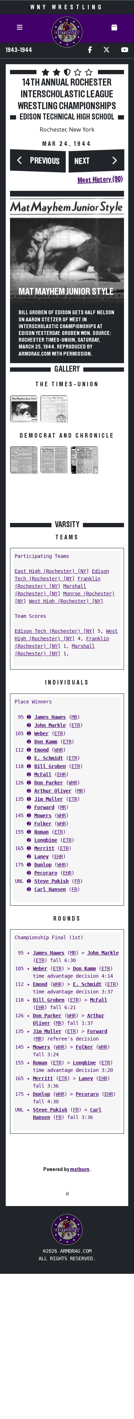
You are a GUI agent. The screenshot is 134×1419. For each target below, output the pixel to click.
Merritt (44, 848)
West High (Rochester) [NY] (66, 601)
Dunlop (42, 865)
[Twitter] (106, 50)
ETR (75, 725)
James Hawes (50, 717)
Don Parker (48, 782)
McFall (42, 774)
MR (74, 717)
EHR (61, 774)
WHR (58, 750)
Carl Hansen (50, 889)
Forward (44, 807)
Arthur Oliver (52, 791)
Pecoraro (45, 873)
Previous (45, 161)
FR (77, 881)
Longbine (45, 840)
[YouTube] (124, 50)
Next (82, 161)
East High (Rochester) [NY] (52, 571)
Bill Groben (50, 766)
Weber (41, 733)
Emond (41, 750)
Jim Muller (48, 799)
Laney (41, 856)
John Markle (50, 725)
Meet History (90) (100, 180)
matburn (79, 1169)
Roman (41, 832)
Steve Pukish (51, 881)
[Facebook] (90, 50)
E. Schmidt (48, 758)
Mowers (42, 815)
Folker (42, 824)
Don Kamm (45, 741)
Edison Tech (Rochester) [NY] (55, 631)
